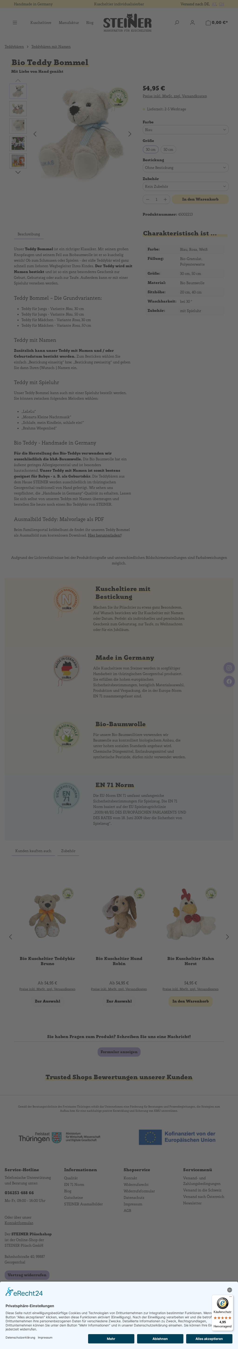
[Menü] (230, 1297)
